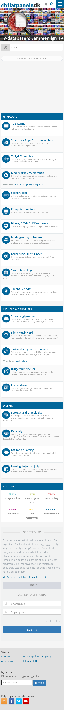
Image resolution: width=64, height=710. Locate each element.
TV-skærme (18, 123)
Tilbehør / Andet (21, 289)
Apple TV (39, 184)
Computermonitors (23, 209)
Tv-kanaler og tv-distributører (29, 349)
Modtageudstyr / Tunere (26, 237)
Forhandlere (19, 385)
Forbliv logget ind (51, 620)
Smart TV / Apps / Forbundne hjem (32, 140)
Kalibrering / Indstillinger (26, 254)
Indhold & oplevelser (17, 309)
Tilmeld (32, 585)
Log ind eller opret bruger (33, 58)
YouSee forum (22, 360)
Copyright (47, 656)
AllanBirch (51, 509)
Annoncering (8, 660)
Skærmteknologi (21, 270)
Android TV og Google (24, 184)
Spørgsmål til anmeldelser (27, 412)
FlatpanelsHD (29, 660)
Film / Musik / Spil (22, 332)
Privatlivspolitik (37, 577)
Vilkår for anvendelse (14, 577)
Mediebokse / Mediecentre (27, 173)
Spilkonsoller (19, 193)
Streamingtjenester (23, 316)
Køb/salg (16, 431)
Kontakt (5, 656)
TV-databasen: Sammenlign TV (32, 24)
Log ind (32, 629)
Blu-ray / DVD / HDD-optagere (29, 223)
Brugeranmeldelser (23, 369)
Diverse (8, 405)
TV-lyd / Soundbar (22, 156)
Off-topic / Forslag (22, 450)
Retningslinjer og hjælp (25, 466)
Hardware (10, 116)
